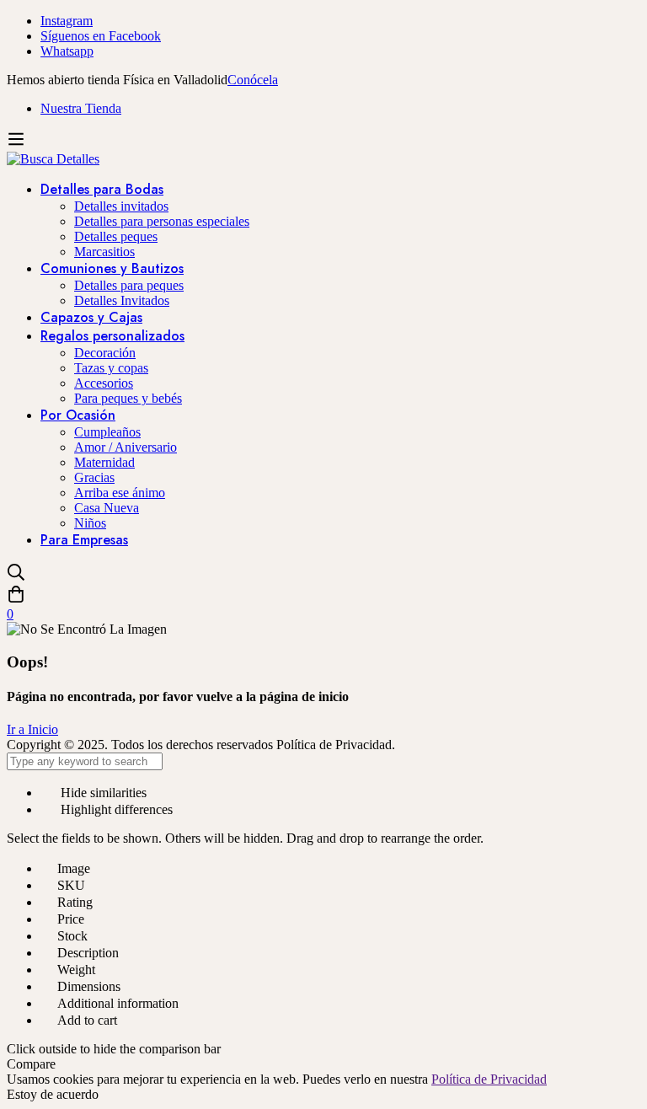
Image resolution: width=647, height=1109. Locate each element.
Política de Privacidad (489, 1079)
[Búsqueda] (323, 574)
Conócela (252, 79)
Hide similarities (102, 792)
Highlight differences (115, 809)
